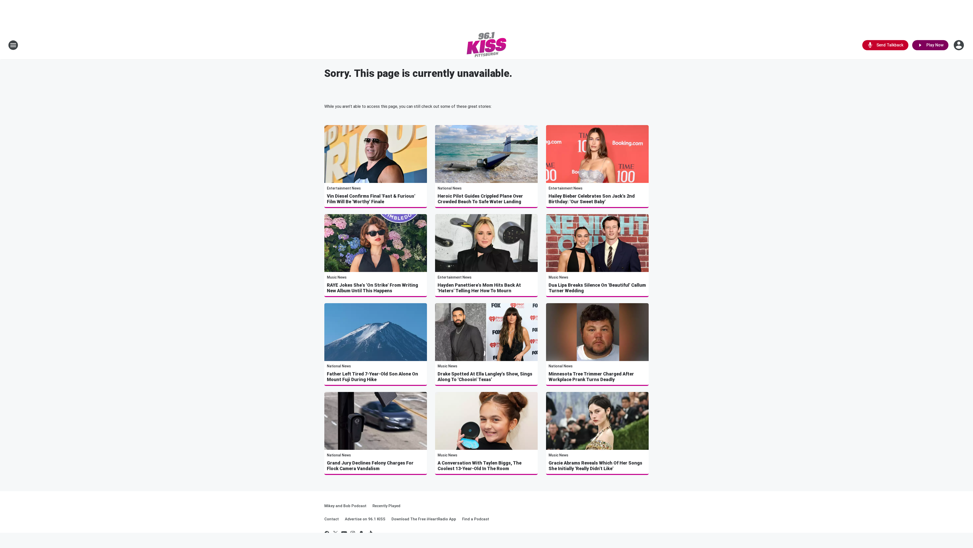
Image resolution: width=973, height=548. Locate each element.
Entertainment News (344, 188)
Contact (331, 519)
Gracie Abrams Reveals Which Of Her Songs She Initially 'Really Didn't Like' (595, 465)
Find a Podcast (475, 519)
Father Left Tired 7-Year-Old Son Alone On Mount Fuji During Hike (372, 376)
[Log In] (959, 45)
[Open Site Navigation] (13, 45)
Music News (337, 277)
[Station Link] (486, 45)
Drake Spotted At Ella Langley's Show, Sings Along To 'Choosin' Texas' (485, 376)
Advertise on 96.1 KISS (365, 519)
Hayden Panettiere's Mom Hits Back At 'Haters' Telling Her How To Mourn (479, 287)
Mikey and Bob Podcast (345, 506)
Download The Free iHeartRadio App (423, 519)
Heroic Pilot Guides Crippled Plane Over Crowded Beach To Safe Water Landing (480, 198)
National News (450, 188)
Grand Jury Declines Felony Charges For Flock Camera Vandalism (370, 465)
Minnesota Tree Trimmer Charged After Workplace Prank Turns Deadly (591, 376)
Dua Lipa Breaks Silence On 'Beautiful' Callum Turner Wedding (597, 287)
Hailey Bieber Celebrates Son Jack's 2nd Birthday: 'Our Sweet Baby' (592, 198)
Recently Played (386, 506)
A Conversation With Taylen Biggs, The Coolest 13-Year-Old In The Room (479, 465)
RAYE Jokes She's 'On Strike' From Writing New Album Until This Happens (372, 287)
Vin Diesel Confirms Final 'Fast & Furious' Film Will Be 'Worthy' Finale (371, 198)
